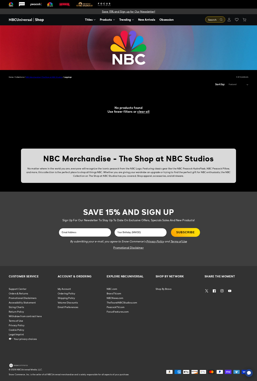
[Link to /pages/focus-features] (104, 4)
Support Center (17, 289)
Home (11, 77)
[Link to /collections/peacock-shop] (36, 4)
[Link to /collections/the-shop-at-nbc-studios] (84, 4)
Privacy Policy (16, 325)
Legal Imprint (16, 334)
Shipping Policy (66, 297)
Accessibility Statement (22, 302)
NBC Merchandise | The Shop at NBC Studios (44, 77)
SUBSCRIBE (185, 232)
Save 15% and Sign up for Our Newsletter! (128, 11)
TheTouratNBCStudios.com (122, 302)
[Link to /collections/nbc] (11, 4)
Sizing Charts (16, 307)
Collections (19, 77)
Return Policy (16, 311)
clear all (143, 111)
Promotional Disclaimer (128, 247)
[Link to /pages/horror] (64, 4)
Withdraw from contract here (25, 316)
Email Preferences (68, 307)
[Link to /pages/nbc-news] (50, 4)
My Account (64, 289)
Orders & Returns (18, 293)
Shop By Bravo (164, 289)
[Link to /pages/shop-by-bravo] (22, 4)
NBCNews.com (115, 297)
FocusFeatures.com (118, 311)
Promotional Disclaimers (22, 297)
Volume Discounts (68, 302)
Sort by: (220, 84)
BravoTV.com (114, 293)
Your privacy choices (25, 338)
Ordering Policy (66, 293)
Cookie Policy (16, 329)
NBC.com (112, 289)
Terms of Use (16, 320)
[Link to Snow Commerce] (18, 366)
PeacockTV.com (115, 307)
